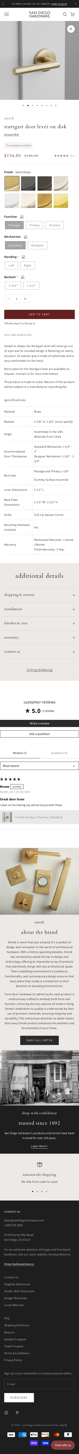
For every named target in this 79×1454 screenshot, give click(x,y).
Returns (9, 1332)
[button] (7, 817)
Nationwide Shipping (39, 1175)
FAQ (6, 1318)
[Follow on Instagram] (6, 1413)
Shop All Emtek (39, 1040)
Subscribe (19, 1397)
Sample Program (15, 1339)
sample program (59, 3)
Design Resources (15, 1298)
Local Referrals (14, 1305)
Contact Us (11, 1277)
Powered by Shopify (56, 1425)
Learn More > (39, 1146)
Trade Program (14, 1346)
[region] (39, 1173)
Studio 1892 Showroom (19, 1291)
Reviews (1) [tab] (20, 753)
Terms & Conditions (16, 1353)
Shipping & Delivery (16, 1325)
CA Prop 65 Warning (39, 670)
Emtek (9, 118)
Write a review (39, 723)
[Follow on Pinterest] (17, 1413)
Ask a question (39, 734)
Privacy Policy (13, 1360)
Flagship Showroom (17, 1284)
